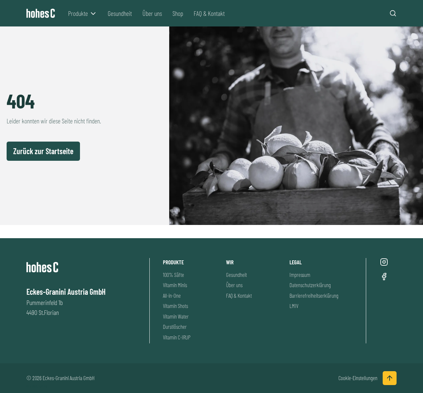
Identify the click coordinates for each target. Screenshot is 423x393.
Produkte (78, 13)
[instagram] (384, 262)
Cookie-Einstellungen (357, 377)
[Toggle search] (393, 13)
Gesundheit (120, 13)
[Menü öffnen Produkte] (93, 13)
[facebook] (384, 277)
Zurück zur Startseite (43, 151)
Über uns (152, 13)
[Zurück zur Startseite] (42, 13)
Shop (178, 13)
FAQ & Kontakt (209, 13)
